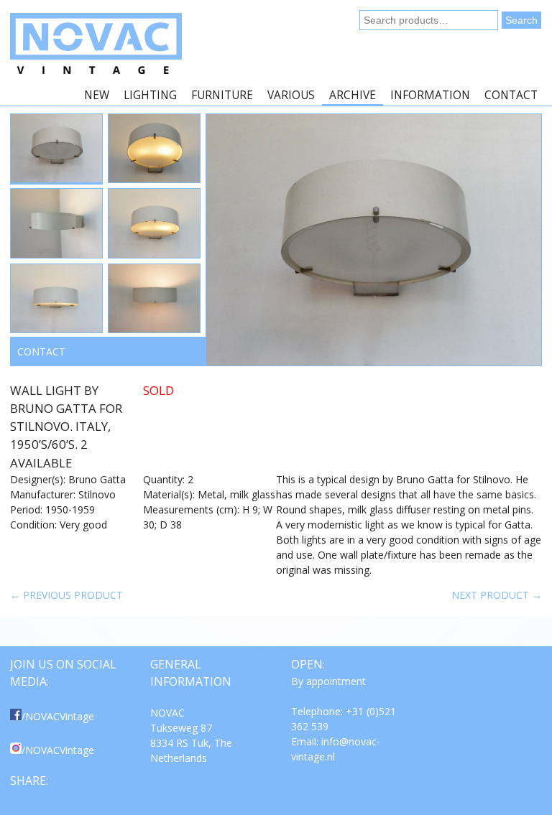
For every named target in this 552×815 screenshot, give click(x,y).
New (96, 95)
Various (291, 95)
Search (521, 20)
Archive (352, 95)
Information (430, 95)
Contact (511, 95)
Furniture (222, 95)
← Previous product (66, 595)
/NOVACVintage (58, 716)
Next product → (496, 595)
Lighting (150, 95)
